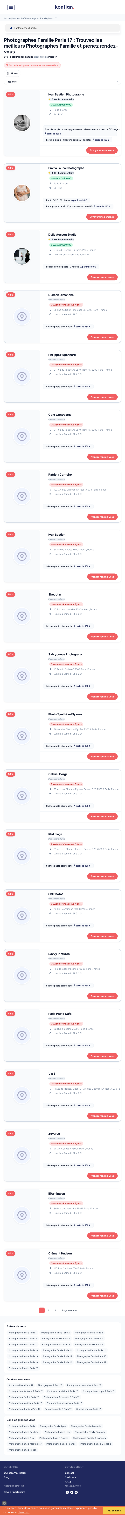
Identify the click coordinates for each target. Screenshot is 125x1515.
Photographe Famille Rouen (22, 1449)
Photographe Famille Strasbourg (89, 1438)
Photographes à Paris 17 (50, 1385)
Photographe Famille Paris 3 (89, 1332)
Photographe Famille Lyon (53, 1426)
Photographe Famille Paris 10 (23, 1350)
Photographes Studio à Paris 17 (24, 1409)
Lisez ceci (23, 1512)
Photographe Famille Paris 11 (57, 1350)
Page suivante (69, 1310)
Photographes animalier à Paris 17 (84, 1385)
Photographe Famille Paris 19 (91, 1362)
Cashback (70, 1477)
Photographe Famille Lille (57, 1432)
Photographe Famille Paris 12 (91, 1350)
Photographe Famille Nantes (53, 1438)
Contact (69, 1472)
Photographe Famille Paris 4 (22, 1338)
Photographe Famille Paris (21, 1426)
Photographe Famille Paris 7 (22, 1344)
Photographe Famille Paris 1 (22, 1332)
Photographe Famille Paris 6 (89, 1338)
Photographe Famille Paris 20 (23, 1368)
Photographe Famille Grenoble (95, 1444)
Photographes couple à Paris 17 (98, 1391)
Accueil (8, 18)
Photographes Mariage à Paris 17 (25, 1403)
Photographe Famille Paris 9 (89, 1344)
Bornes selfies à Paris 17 (20, 1385)
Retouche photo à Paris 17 (58, 1409)
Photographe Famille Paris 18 (57, 1362)
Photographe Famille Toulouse (90, 1432)
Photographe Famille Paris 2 (55, 1332)
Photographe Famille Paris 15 (91, 1356)
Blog (6, 1477)
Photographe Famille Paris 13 (23, 1356)
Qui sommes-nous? (15, 1472)
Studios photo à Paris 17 (88, 1409)
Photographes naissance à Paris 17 (64, 1403)
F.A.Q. (68, 1481)
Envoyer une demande (102, 150)
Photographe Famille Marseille (86, 1426)
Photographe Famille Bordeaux (24, 1432)
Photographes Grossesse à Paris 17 (61, 1397)
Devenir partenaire (14, 1492)
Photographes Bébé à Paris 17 (62, 1391)
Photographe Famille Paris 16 (23, 1362)
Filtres (14, 73)
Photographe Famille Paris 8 (56, 1344)
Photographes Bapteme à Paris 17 (25, 1391)
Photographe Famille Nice (21, 1438)
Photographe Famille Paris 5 (56, 1338)
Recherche (18, 18)
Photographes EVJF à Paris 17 (23, 1397)
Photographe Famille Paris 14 (57, 1356)
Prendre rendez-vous (102, 277)
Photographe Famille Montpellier (25, 1444)
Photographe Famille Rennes (61, 1444)
